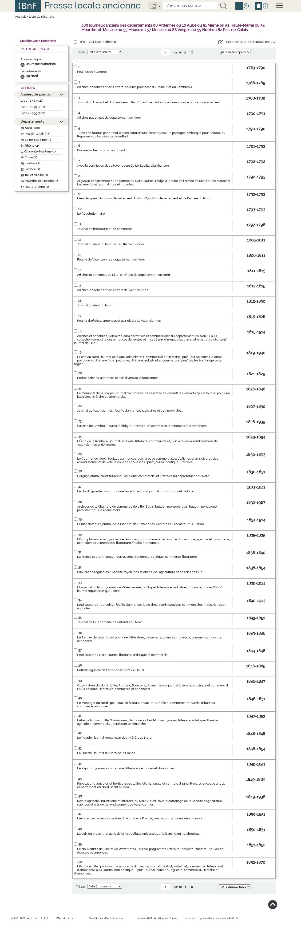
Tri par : (81, 52)
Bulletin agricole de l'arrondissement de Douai (110, 670)
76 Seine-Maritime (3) (35, 139)
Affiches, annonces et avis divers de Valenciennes (112, 290)
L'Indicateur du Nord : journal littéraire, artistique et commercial (122, 655)
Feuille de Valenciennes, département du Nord (111, 259)
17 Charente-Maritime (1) (38, 151)
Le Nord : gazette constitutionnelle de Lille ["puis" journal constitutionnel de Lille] (135, 491)
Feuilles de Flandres (92, 71)
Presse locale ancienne (92, 5)
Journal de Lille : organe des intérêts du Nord (109, 622)
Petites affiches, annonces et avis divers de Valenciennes (117, 378)
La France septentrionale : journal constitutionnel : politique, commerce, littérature (137, 556)
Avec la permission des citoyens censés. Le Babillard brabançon (123, 165)
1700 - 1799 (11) (31, 100)
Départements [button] (32, 121)
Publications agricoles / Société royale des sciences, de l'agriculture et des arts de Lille (139, 572)
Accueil (20, 16)
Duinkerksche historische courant (101, 150)
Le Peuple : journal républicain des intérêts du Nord (114, 737)
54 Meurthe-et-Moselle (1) (39, 181)
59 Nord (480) (30, 128)
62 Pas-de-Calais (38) (35, 134)
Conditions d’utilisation (106, 918)
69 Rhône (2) (29, 145)
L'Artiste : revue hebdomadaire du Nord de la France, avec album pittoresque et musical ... (141, 818)
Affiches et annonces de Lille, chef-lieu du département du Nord (123, 275)
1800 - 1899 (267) (32, 107)
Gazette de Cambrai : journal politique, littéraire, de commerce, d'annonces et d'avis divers (141, 426)
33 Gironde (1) (30, 169)
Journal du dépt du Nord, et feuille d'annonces (110, 244)
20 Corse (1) (28, 157)
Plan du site (64, 918)
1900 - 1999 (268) (32, 113)
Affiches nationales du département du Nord (109, 117)
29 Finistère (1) (30, 163)
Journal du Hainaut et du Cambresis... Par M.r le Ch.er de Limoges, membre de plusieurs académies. (148, 102)
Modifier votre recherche (38, 41)
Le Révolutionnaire (91, 213)
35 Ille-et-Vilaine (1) (34, 175)
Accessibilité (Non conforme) (158, 918)
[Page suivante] (186, 52)
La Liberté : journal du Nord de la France (106, 753)
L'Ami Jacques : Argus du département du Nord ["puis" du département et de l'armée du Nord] (144, 198)
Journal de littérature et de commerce (105, 229)
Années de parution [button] (36, 94)
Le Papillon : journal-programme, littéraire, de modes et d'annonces (125, 768)
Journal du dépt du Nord (94, 305)
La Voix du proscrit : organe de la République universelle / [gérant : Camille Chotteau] (138, 833)
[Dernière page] (192, 52)
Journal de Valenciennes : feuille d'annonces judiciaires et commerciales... (130, 410)
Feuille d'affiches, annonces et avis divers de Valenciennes (119, 320)
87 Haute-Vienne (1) (34, 186)
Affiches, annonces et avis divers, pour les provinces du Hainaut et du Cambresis (134, 87)
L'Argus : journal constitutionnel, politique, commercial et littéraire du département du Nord (143, 476)
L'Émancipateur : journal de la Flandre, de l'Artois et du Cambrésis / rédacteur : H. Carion (140, 524)
